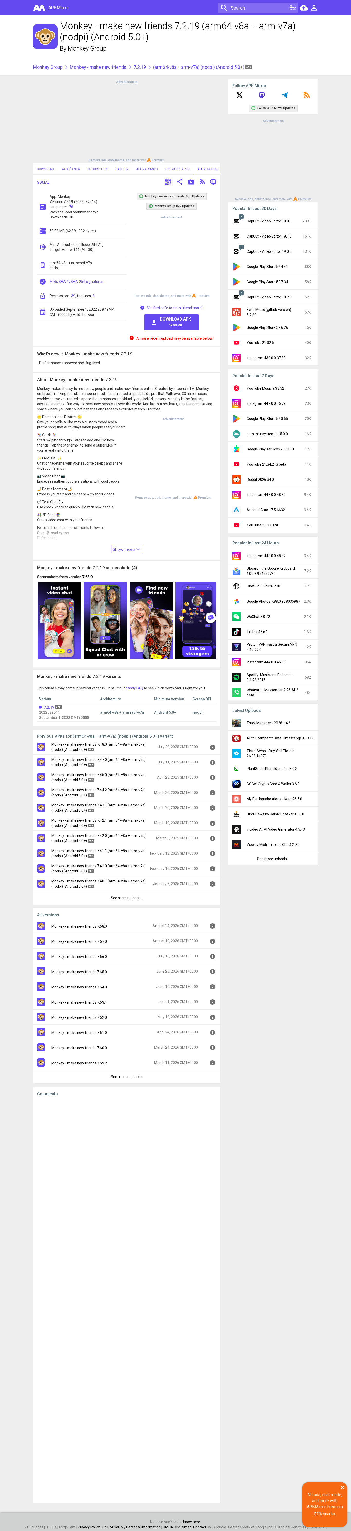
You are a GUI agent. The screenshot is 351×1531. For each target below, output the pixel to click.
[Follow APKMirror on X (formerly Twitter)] (239, 97)
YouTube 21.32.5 (260, 343)
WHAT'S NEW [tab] (71, 169)
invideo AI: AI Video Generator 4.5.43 (276, 829)
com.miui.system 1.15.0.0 (267, 434)
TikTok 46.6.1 (257, 632)
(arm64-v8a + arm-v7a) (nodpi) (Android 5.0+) (199, 67)
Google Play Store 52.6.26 (267, 327)
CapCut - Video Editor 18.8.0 (269, 221)
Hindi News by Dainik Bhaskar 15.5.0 (275, 814)
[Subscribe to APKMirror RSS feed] (307, 97)
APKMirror (58, 7)
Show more (124, 549)
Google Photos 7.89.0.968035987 (273, 601)
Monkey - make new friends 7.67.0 (79, 941)
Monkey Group (87, 48)
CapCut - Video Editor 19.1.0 (269, 236)
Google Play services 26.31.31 (270, 449)
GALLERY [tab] (121, 169)
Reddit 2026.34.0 (260, 479)
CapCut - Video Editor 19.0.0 (269, 251)
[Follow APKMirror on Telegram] (284, 97)
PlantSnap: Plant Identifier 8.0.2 (272, 769)
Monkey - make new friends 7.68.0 (79, 926)
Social (43, 182)
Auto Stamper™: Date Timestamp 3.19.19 (280, 738)
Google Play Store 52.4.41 (267, 267)
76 (71, 207)
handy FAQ (134, 688)
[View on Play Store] (191, 182)
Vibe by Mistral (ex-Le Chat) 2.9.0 (273, 845)
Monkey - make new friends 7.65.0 (79, 972)
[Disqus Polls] (126, 1165)
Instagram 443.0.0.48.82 (266, 495)
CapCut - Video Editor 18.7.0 (269, 297)
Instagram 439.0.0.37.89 (266, 358)
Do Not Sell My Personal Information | (132, 1527)
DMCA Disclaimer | (178, 1527)
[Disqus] (126, 1299)
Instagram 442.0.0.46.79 (266, 403)
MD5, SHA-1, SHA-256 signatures (76, 282)
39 (73, 296)
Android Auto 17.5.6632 (266, 510)
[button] (168, 182)
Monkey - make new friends (98, 67)
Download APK (175, 322)
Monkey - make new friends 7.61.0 (79, 1033)
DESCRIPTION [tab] (98, 169)
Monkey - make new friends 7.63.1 (79, 1002)
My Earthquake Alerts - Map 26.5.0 (274, 799)
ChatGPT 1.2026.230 (263, 586)
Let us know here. (187, 1522)
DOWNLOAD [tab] (45, 169)
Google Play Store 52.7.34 (267, 282)
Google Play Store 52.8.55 (267, 419)
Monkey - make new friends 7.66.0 (79, 957)
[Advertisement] (126, 121)
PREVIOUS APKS (177, 169)
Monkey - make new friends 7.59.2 (79, 1063)
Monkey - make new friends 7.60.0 (79, 1048)
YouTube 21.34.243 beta (266, 464)
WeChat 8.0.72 (258, 617)
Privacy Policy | (90, 1527)
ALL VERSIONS (208, 169)
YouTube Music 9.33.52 (265, 388)
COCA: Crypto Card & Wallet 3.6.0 (273, 784)
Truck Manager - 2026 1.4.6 (269, 723)
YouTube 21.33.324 (262, 525)
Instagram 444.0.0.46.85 (266, 662)
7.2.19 (140, 67)
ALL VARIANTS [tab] (147, 169)
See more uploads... (127, 898)
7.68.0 (87, 577)
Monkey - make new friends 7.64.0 (79, 987)
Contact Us (202, 1527)
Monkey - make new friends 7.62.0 (79, 1017)
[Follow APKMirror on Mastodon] (262, 97)
